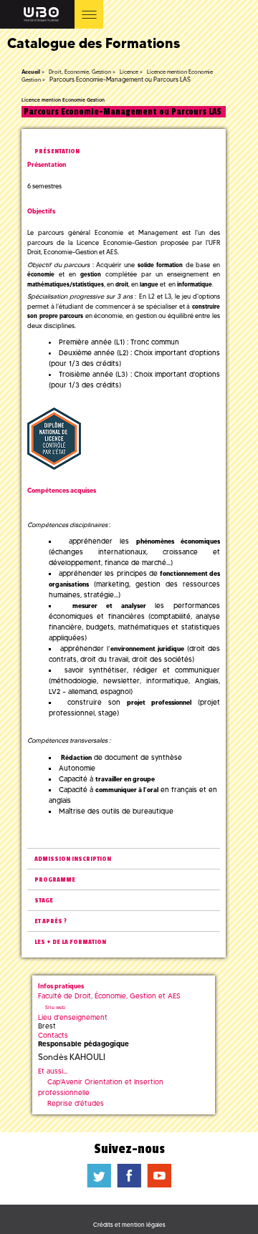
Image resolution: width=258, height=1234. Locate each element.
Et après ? (50, 921)
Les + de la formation (70, 942)
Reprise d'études (75, 1103)
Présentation (57, 151)
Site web (55, 1007)
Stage (43, 901)
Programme (54, 880)
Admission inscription (72, 859)
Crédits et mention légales (129, 1224)
